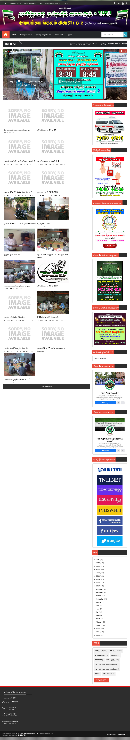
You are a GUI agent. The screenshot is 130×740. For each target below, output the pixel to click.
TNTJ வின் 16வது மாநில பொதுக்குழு (106, 669)
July (97, 606)
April (97, 615)
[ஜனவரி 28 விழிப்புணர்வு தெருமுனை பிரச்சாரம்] (53, 333)
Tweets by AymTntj (100, 358)
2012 (98, 628)
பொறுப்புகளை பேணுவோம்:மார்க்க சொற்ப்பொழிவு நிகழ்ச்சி (17, 287)
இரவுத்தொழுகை (69, 80)
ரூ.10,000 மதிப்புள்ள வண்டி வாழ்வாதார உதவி (26, 82)
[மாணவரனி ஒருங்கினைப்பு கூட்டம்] (19, 364)
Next (125, 51)
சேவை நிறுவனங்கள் (30, 3)
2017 (98, 573)
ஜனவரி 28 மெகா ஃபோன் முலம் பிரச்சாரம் (20, 223)
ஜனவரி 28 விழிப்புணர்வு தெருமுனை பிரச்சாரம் (51, 349)
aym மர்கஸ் (114, 655)
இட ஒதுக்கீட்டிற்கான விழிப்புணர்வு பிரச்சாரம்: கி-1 (17, 131)
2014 (98, 583)
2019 (98, 566)
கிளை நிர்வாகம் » (26, 34)
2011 (98, 632)
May (97, 612)
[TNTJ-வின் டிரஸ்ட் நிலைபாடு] (53, 302)
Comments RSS (121, 734)
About (14, 34)
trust (96, 673)
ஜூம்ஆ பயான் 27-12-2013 (47, 129)
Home (5, 3)
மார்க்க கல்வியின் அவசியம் (15, 317)
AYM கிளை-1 (99, 651)
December (100, 589)
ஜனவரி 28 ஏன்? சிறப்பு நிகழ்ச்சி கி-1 (18, 192)
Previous (121, 51)
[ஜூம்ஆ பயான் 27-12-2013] (53, 115)
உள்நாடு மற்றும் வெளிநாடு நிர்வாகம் (50, 3)
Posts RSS (111, 734)
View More (101, 680)
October (99, 596)
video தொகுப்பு (107, 673)
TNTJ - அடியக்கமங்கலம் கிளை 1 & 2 (27, 733)
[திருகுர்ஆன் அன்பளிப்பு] (19, 240)
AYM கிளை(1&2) (100, 655)
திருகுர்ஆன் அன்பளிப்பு (13, 254)
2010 (98, 635)
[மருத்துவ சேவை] (53, 208)
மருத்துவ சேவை (43, 223)
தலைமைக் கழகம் (15, 3)
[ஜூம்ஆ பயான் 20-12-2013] (53, 177)
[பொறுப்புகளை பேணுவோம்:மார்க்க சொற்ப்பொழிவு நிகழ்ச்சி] (19, 271)
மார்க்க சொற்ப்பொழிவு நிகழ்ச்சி (16, 348)
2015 (98, 579)
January (99, 625)
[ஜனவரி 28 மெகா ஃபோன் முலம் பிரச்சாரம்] (19, 208)
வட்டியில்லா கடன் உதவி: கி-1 (48, 161)
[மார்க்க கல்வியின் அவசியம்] (19, 302)
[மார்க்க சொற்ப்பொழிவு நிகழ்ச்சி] (19, 333)
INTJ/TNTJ (98, 660)
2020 (98, 563)
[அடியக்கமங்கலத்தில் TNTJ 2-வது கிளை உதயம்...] (53, 240)
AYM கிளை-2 (113, 651)
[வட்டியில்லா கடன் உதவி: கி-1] (53, 146)
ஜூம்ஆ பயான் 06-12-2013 (47, 285)
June (98, 609)
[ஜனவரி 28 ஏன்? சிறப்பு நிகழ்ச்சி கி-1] (19, 177)
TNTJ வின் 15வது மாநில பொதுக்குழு (106, 664)
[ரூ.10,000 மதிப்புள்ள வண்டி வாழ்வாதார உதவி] (27, 99)
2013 (98, 586)
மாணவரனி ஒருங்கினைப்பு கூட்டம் (17, 379)
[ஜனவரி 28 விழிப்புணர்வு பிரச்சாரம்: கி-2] (19, 146)
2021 (98, 560)
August (98, 602)
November (100, 592)
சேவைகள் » (59, 34)
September (100, 599)
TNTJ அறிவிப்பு (111, 660)
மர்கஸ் (66, 3)
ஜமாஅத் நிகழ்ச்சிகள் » (43, 34)
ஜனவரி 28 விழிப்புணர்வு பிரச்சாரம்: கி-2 (19, 161)
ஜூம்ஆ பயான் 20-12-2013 (47, 192)
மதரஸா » (70, 34)
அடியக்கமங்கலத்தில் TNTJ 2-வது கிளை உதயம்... (52, 255)
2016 (98, 576)
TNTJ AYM (22, 735)
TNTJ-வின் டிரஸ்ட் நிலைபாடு (48, 317)
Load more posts (46, 386)
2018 (98, 569)
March (98, 619)
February (99, 622)
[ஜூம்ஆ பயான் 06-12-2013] (53, 271)
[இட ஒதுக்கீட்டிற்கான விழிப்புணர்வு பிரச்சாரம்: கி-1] (19, 115)
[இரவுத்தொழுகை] (78, 99)
